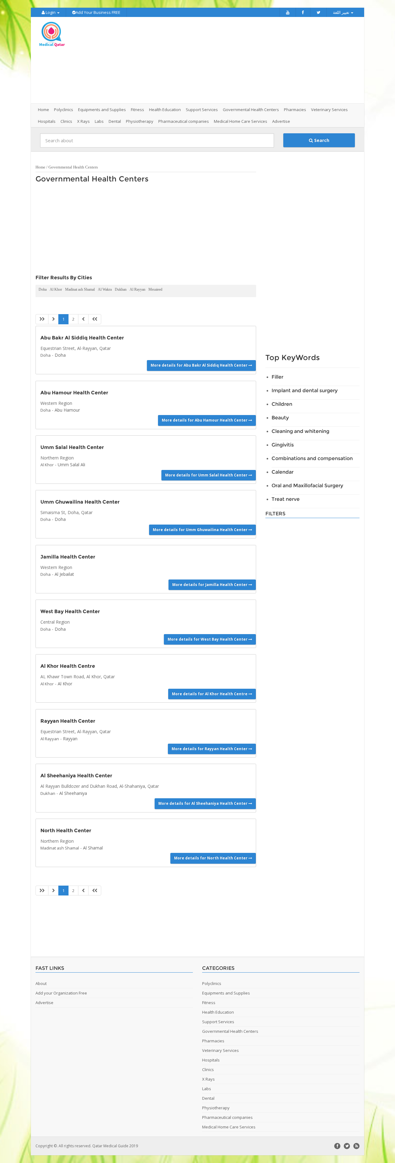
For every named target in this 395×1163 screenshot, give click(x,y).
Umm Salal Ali (71, 464)
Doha (43, 289)
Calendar (282, 472)
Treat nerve (286, 499)
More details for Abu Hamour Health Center (205, 420)
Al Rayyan (137, 289)
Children (282, 404)
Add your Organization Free (61, 993)
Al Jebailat (64, 574)
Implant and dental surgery (305, 390)
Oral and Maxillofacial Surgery (307, 485)
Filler (277, 377)
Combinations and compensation (312, 458)
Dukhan (121, 289)
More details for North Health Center (211, 858)
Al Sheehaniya (73, 793)
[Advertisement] (232, 60)
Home (43, 109)
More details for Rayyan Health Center (210, 748)
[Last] (94, 319)
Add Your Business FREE (98, 12)
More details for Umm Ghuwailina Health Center (200, 529)
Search (321, 140)
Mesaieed (155, 289)
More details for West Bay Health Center (208, 639)
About (41, 983)
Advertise (281, 121)
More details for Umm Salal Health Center (206, 475)
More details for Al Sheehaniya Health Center (203, 803)
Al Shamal (93, 848)
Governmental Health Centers (73, 167)
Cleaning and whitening (300, 431)
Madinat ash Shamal (80, 289)
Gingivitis (283, 445)
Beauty (280, 418)
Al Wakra (105, 289)
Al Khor (56, 289)
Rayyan (70, 738)
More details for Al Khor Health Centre (210, 693)
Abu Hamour (67, 410)
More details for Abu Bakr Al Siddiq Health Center (199, 365)
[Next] (83, 319)
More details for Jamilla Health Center (210, 584)
